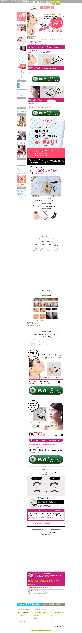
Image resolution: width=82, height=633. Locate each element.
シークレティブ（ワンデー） (22, 74)
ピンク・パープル (20, 95)
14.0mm (18, 83)
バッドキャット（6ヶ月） (22, 52)
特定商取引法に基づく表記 (21, 621)
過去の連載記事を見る (21, 197)
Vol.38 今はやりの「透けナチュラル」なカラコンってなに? (21, 195)
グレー (18, 92)
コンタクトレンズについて (21, 618)
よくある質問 (35, 618)
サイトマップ (53, 621)
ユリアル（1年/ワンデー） (22, 56)
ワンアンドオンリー (21, 70)
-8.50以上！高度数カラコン (21, 111)
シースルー (19, 75)
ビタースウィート (20, 77)
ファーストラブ (20, 76)
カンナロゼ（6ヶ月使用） (22, 57)
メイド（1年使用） (21, 62)
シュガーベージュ (20, 44)
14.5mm (18, 86)
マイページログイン (54, 618)
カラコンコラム (53, 622)
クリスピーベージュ (21, 35)
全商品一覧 (19, 79)
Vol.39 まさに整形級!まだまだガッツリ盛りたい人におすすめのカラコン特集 (21, 192)
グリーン (18, 93)
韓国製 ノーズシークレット (22, 173)
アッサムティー (20, 34)
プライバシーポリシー (20, 622)
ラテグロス (19, 32)
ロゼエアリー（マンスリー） (22, 60)
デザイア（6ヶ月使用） (21, 63)
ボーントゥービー (20, 78)
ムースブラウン (20, 45)
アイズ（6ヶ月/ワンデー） (22, 55)
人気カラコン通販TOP (19, 11)
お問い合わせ (53, 615)
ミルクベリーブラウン (21, 43)
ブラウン (18, 91)
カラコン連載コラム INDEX (21, 190)
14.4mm (18, 85)
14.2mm (18, 84)
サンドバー (19, 36)
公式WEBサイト (29, 591)
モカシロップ (20, 33)
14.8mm (18, 87)
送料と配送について (36, 615)
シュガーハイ (20, 71)
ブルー (18, 94)
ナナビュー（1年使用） (21, 61)
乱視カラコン (19, 110)
